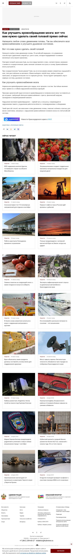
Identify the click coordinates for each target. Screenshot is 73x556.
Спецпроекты (42, 518)
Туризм (22, 516)
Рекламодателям (61, 517)
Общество (5, 29)
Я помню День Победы (62, 507)
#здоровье (6, 125)
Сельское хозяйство (26, 518)
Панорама (41, 507)
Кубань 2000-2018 (43, 521)
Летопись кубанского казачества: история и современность (44, 514)
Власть (3, 513)
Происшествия (5, 518)
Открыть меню (3, 3)
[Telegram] (14, 129)
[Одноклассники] (11, 129)
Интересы (22, 521)
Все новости (4, 507)
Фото (21, 510)
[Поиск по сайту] (70, 3)
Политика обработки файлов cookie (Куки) (62, 525)
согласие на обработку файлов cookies (33, 553)
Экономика (4, 516)
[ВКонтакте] (7, 129)
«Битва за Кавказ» (43, 510)
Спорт (3, 521)
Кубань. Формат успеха (44, 524)
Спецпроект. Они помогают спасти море (62, 510)
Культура (22, 507)
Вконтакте (56, 3)
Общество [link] (6, 163)
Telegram (64, 3)
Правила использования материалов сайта (63, 520)
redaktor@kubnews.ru (44, 541)
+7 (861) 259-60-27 (27, 541)
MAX (50, 119)
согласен (60, 551)
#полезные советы (17, 125)
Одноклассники (60, 3)
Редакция (59, 514)
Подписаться (13, 119)
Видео (21, 513)
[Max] (18, 129)
